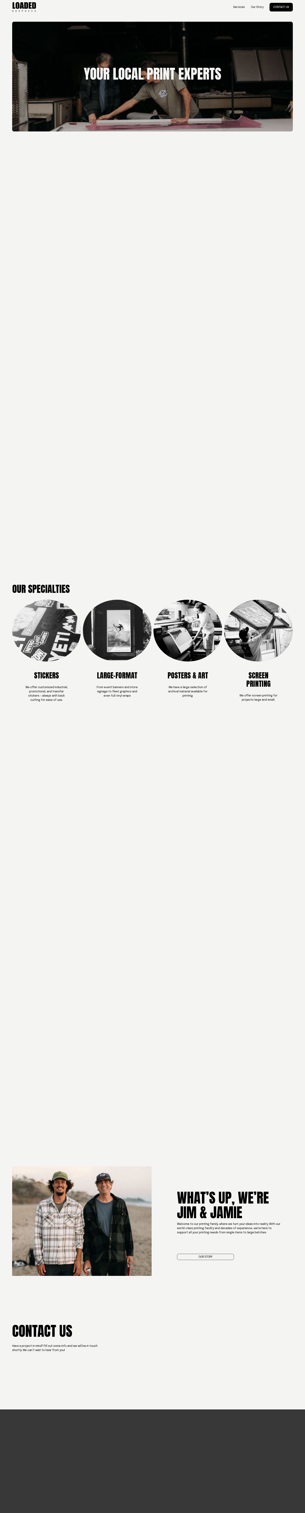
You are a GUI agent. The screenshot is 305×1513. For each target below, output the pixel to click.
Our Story (257, 7)
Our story (206, 1256)
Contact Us (281, 7)
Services (239, 7)
